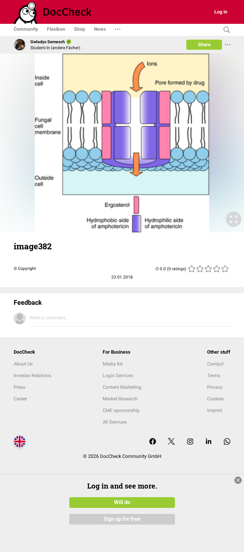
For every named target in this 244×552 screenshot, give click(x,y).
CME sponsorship (121, 410)
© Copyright (25, 268)
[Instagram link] (190, 442)
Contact (215, 364)
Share (204, 44)
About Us (23, 364)
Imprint (214, 410)
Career (20, 399)
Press (19, 387)
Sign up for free (122, 519)
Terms (213, 375)
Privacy (215, 387)
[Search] (225, 30)
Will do (122, 502)
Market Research (120, 399)
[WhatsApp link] (227, 442)
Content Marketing (122, 387)
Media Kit (113, 364)
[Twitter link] (171, 442)
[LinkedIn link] (208, 442)
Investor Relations (32, 375)
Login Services (118, 375)
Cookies (215, 399)
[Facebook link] (152, 442)
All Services (115, 422)
